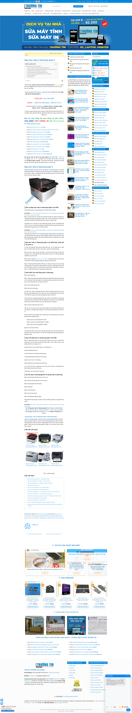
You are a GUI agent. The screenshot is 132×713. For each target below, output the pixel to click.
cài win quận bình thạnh (62, 702)
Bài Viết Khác (31, 76)
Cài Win (94, 10)
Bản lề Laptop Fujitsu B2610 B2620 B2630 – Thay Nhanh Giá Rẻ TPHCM (33, 600)
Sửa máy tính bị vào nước (100, 180)
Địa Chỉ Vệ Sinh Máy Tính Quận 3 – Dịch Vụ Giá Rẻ (39, 481)
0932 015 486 (40, 103)
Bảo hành (72, 677)
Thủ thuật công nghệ (75, 13)
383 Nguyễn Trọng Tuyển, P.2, (40, 132)
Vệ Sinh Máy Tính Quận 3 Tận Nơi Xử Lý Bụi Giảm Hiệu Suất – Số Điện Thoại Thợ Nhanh (82, 197)
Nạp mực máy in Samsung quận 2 (35, 533)
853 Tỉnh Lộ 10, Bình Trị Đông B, (41, 153)
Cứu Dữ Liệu (46, 13)
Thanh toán (72, 670)
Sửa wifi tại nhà (37, 13)
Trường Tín (27, 53)
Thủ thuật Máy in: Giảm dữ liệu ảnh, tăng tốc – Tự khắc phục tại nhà (82, 215)
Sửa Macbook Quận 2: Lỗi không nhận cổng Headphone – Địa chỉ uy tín (82, 188)
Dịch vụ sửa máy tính (96, 668)
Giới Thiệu (101, 1)
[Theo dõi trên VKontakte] (54, 1)
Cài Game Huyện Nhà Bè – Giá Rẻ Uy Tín (37, 500)
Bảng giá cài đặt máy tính (100, 104)
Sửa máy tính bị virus (99, 152)
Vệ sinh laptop (66, 10)
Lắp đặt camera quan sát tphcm (98, 689)
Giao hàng (72, 672)
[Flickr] (53, 1)
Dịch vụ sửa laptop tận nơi (97, 665)
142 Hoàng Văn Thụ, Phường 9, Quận (85, 652)
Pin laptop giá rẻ (98, 141)
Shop (32, 10)
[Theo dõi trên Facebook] (41, 1)
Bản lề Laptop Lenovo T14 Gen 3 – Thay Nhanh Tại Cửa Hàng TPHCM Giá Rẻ (99, 600)
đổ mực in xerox (48, 404)
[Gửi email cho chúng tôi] (45, 1)
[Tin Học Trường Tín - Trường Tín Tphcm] (37, 6)
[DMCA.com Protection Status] (76, 683)
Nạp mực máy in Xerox (100, 127)
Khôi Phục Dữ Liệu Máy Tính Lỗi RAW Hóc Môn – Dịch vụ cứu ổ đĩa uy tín (82, 100)
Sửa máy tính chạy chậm (100, 154)
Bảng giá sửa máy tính (99, 89)
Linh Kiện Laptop (76, 10)
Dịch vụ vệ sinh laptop (96, 675)
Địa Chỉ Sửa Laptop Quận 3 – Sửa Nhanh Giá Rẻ (38, 479)
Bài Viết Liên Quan (32, 75)
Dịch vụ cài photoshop (99, 201)
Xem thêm (87, 559)
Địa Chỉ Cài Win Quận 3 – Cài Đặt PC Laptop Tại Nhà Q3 (40, 483)
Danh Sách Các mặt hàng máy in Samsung (37, 70)
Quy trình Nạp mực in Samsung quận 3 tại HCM (38, 72)
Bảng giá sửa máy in (99, 91)
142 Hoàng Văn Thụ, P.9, (40, 151)
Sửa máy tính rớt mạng (100, 167)
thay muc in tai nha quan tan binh (52, 213)
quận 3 (49, 518)
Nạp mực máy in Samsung (100, 125)
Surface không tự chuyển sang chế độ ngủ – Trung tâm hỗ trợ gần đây (82, 179)
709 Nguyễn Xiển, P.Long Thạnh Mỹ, (41, 139)
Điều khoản (72, 665)
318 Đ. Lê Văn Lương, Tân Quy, (40, 146)
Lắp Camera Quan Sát (56, 13)
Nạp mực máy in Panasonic (101, 120)
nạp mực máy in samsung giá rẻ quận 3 (47, 516)
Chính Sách (34, 702)
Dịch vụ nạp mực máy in (97, 687)
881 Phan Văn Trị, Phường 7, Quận (41, 642)
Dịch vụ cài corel (98, 198)
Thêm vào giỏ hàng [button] (32, 606)
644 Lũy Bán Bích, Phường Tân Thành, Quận (86, 644)
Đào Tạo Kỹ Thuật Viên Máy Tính (90, 13)
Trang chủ (27, 10)
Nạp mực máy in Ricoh (100, 122)
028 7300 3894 (48, 98)
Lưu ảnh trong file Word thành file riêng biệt (37, 498)
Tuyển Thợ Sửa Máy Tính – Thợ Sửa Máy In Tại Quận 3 (40, 493)
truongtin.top (32, 675)
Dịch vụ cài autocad (99, 196)
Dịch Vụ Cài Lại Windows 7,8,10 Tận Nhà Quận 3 (38, 489)
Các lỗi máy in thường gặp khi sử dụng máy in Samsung (39, 73)
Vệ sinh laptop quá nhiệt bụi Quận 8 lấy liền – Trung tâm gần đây (82, 153)
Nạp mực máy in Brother (100, 112)
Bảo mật (72, 668)
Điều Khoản (28, 702)
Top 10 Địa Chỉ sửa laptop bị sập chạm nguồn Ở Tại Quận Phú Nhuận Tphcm (45, 495)
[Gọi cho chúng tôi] (46, 1)
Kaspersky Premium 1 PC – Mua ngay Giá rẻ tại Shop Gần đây (66, 600)
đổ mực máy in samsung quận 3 (52, 515)
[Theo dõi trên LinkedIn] (50, 1)
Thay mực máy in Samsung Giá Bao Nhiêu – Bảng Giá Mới (32, 447)
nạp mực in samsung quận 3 (33, 516)
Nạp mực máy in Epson (100, 130)
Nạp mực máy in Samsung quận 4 (54, 533)
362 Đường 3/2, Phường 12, (83, 649)
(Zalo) (47, 103)
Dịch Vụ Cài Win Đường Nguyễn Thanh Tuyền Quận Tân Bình (41, 502)
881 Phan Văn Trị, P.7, (37, 127)
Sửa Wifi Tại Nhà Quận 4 (33, 485)
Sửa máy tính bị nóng (99, 169)
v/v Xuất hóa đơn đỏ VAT (70, 696)
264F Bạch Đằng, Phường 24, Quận (85, 642)
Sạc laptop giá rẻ (98, 143)
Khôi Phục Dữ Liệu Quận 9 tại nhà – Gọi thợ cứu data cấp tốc (82, 170)
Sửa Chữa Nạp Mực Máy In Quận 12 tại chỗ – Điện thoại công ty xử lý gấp (82, 162)
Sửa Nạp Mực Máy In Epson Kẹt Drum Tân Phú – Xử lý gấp (82, 127)
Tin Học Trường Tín (70, 711)
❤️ (126, 707)
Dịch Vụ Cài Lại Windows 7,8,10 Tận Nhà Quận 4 (38, 487)
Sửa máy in (101, 10)
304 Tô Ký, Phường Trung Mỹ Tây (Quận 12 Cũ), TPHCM (44, 129)
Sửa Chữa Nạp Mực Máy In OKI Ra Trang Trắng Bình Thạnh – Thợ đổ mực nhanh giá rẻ (82, 110)
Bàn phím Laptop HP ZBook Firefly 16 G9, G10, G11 (83, 600)
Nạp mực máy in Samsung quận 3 (33, 66)
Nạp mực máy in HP (99, 117)
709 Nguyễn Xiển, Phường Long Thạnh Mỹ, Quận (45, 654)
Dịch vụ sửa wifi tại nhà (97, 682)
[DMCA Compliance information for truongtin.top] (76, 689)
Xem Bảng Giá (100, 701)
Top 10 (83, 1)
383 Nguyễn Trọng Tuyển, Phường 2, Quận (44, 647)
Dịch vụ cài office (98, 193)
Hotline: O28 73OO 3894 (29, 1)
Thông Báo (89, 1)
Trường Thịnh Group (54, 672)
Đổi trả (71, 675)
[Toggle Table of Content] (55, 64)
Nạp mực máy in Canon (100, 115)
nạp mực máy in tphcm (36, 213)
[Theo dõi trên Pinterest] (48, 1)
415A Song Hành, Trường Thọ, (40, 137)
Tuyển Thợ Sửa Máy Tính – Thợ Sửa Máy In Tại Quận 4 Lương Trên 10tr (44, 491)
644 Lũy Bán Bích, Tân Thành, (40, 144)
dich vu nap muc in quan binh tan (52, 230)
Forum (79, 1)
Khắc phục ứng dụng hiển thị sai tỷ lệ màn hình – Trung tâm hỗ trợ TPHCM (82, 136)
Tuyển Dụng (94, 1)
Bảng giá (66, 13)
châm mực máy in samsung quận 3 (39, 515)
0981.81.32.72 (56, 103)
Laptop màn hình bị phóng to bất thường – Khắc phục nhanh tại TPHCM (82, 145)
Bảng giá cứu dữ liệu (99, 99)
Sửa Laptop (58, 10)
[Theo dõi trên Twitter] (44, 1)
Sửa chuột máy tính (99, 172)
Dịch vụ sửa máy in (96, 684)
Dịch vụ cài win (98, 191)
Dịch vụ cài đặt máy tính (97, 670)
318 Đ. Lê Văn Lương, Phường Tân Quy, (85, 647)
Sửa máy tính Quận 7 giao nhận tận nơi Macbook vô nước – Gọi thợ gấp (82, 119)
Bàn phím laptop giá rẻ (99, 138)
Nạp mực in (28, 13)
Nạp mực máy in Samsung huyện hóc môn (56, 447)
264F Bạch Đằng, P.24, (39, 141)
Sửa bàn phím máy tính (100, 175)
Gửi (128, 709)
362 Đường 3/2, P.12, (37, 149)
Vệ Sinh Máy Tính (49, 10)
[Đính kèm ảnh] (106, 707)
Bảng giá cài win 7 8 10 (100, 96)
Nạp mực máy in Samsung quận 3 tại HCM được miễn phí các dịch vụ (42, 69)
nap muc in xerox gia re (36, 404)
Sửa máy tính (38, 10)
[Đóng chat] (129, 676)
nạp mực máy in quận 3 (42, 258)
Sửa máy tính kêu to (99, 162)
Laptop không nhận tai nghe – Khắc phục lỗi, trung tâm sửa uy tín (81, 92)
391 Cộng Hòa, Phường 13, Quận (41, 134)
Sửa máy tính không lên (100, 159)
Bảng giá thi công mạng (100, 106)
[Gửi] (62, 80)
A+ (113, 707)
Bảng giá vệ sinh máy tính (100, 101)
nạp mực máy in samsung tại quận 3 (39, 518)
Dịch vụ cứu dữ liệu (96, 680)
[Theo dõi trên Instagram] (42, 1)
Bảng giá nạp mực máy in (100, 94)
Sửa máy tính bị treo (99, 157)
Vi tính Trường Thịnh (96, 692)
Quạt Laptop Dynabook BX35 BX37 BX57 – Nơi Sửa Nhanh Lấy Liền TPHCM (49, 600)
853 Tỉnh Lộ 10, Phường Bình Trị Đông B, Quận (88, 654)
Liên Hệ (106, 1)
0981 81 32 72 (35, 158)
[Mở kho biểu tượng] (129, 707)
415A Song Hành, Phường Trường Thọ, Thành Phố (46, 652)
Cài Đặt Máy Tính (86, 10)
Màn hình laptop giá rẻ (99, 146)
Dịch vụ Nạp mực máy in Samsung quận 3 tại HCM (38, 67)
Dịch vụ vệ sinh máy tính (97, 672)
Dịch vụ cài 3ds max (99, 203)
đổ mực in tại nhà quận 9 (36, 230)
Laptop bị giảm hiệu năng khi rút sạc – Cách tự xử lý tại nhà (82, 206)
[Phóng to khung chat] (127, 676)
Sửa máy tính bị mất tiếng (100, 164)
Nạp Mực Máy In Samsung (43, 53)
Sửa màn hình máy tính (100, 177)
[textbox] (116, 709)
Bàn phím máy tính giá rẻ (100, 136)
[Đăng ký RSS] (49, 1)
